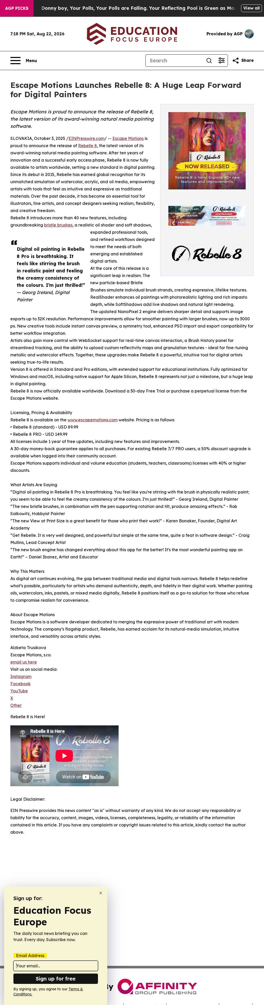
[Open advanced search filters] (221, 60)
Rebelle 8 (87, 145)
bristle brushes (58, 225)
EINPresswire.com (86, 138)
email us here (23, 662)
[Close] (100, 893)
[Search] (209, 60)
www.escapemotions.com (93, 419)
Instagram (20, 676)
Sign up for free (56, 978)
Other (16, 705)
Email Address (30, 955)
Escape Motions (128, 138)
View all (251, 8)
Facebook (20, 683)
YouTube (19, 690)
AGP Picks (16, 8)
